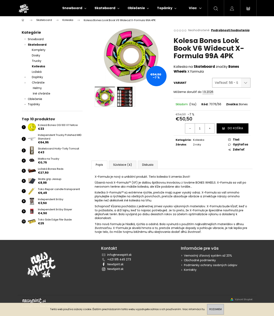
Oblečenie (35, 99)
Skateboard (37, 45)
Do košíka (235, 128)
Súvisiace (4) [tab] (122, 165)
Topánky (34, 104)
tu (203, 309)
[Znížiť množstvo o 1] (190, 128)
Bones (243, 104)
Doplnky (37, 77)
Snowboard (36, 39)
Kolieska (38, 66)
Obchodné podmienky (200, 260)
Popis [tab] (99, 165)
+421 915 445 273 (119, 259)
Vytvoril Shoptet (244, 299)
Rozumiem (215, 309)
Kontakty (190, 270)
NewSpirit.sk (115, 264)
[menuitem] (74, 8)
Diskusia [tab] (147, 165)
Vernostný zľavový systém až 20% (208, 256)
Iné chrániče (41, 93)
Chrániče (38, 83)
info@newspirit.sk (119, 255)
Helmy (37, 88)
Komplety (38, 50)
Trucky (36, 61)
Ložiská (37, 72)
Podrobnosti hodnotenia (230, 30)
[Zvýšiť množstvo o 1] (209, 128)
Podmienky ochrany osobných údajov (210, 265)
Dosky (36, 55)
